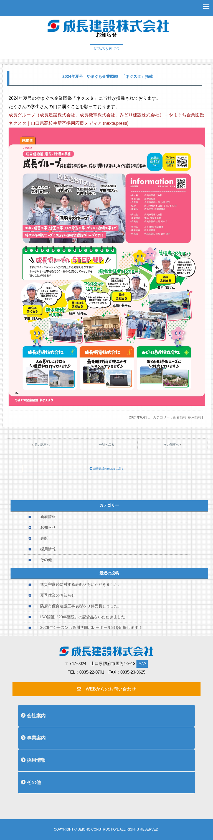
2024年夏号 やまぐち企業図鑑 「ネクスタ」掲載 (107, 76)
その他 (46, 560)
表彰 (44, 538)
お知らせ (48, 527)
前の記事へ (42, 444)
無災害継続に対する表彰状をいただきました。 (81, 584)
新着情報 (179, 417)
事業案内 (36, 738)
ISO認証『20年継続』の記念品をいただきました (82, 617)
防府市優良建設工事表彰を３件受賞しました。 (81, 606)
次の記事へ (171, 444)
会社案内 (36, 715)
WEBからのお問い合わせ (108, 689)
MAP (142, 664)
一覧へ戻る (106, 444)
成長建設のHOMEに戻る (108, 468)
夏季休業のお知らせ (57, 595)
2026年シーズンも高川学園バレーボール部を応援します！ (91, 627)
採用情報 (194, 417)
